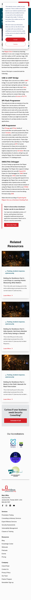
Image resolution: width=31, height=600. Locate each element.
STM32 (26, 187)
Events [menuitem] (4, 553)
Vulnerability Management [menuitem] (10, 528)
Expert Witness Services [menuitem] (9, 521)
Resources (5, 537)
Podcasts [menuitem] (4, 550)
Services (4, 511)
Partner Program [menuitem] (7, 579)
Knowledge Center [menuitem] (7, 544)
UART (26, 80)
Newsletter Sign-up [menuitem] (7, 582)
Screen (18, 96)
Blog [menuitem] (3, 540)
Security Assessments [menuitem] (8, 525)
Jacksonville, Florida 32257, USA (12, 500)
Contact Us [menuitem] (5, 569)
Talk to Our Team (11, 225)
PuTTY (24, 96)
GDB (12, 193)
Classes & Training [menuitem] (7, 531)
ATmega (7, 128)
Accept (15, 39)
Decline (16, 44)
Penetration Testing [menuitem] (8, 515)
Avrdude (20, 150)
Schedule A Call (15, 420)
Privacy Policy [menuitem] (6, 572)
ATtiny (14, 128)
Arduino (8, 132)
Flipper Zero (8, 51)
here (24, 87)
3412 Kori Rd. (6, 497)
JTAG (14, 175)
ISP (16, 144)
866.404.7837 (6, 502)
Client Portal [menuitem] (5, 566)
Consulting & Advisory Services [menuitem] (11, 518)
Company (5, 562)
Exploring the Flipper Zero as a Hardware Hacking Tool (15, 199)
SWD (21, 173)
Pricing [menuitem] (4, 557)
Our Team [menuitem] (5, 576)
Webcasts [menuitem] (5, 547)
